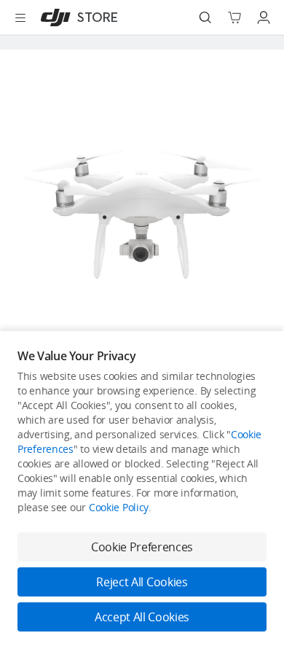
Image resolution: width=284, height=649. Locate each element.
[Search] (205, 17)
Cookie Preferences (142, 547)
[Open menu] (20, 17)
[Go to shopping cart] (234, 17)
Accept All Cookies (142, 617)
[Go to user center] (263, 17)
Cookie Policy (119, 507)
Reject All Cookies (141, 582)
